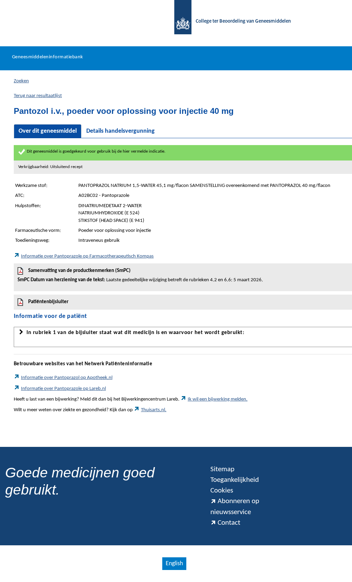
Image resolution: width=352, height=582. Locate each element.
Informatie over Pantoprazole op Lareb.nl (63, 388)
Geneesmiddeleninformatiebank (47, 57)
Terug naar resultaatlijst (38, 95)
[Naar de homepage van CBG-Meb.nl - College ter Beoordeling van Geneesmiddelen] (179, 21)
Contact (229, 522)
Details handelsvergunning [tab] (120, 131)
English (174, 563)
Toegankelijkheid (234, 480)
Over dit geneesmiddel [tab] (48, 131)
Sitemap (222, 469)
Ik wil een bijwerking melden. (218, 399)
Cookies (221, 490)
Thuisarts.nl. (153, 410)
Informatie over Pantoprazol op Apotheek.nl (66, 377)
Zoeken (21, 81)
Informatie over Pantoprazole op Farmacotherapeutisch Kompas (87, 256)
